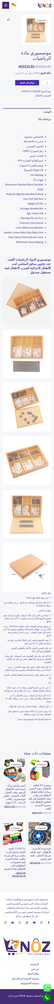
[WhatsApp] (19, 922)
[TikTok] (27, 922)
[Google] (12, 922)
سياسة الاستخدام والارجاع (25, 978)
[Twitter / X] (5, 922)
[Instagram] (41, 922)
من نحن (35, 969)
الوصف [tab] (47, 111)
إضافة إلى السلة (27, 82)
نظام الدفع (33, 973)
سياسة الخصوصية (30, 983)
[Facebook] (48, 922)
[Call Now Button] (47, 997)
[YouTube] (34, 922)
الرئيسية (34, 964)
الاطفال (38, 95)
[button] (8, 20)
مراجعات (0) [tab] (44, 119)
